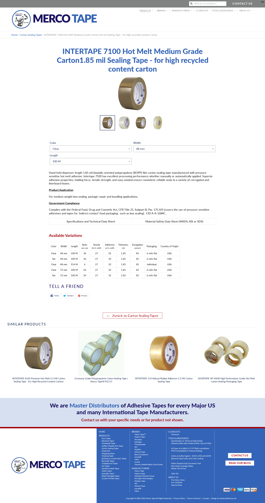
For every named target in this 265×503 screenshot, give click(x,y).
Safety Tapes (107, 471)
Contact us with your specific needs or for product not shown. (132, 420)
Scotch (137, 462)
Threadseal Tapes (108, 443)
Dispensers (106, 451)
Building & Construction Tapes (114, 458)
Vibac (136, 459)
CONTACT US (239, 455)
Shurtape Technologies (143, 478)
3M (135, 447)
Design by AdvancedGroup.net (223, 498)
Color (53, 142)
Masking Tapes (107, 456)
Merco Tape (139, 471)
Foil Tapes (106, 466)
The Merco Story (178, 480)
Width (137, 142)
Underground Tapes (110, 463)
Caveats (206, 498)
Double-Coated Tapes (110, 468)
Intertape (138, 442)
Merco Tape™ (140, 434)
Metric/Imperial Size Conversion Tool (186, 463)
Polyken (137, 449)
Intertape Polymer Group (144, 476)
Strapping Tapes (108, 453)
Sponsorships (176, 485)
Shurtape (138, 439)
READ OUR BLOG (240, 463)
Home (14, 34)
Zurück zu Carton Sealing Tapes (134, 315)
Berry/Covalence (141, 454)
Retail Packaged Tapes (110, 476)
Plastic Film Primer (178, 468)
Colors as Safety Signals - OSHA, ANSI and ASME (191, 456)
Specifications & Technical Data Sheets (187, 441)
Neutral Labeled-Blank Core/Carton (148, 464)
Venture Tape (139, 452)
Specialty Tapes (108, 473)
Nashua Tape (139, 437)
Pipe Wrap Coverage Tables (182, 466)
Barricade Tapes (108, 461)
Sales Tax (175, 473)
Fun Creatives (176, 482)
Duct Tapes (106, 438)
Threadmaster (140, 444)
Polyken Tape (139, 481)
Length (54, 155)
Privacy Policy (179, 498)
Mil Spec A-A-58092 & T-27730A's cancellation (190, 448)
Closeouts (175, 434)
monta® (137, 457)
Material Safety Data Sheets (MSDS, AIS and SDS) (191, 443)
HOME (102, 432)
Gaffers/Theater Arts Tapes (112, 446)
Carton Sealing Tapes (31, 34)
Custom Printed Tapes (110, 478)
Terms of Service (193, 498)
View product (38, 356)
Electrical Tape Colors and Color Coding (187, 458)
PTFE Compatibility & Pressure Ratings (186, 451)
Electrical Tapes (108, 441)
